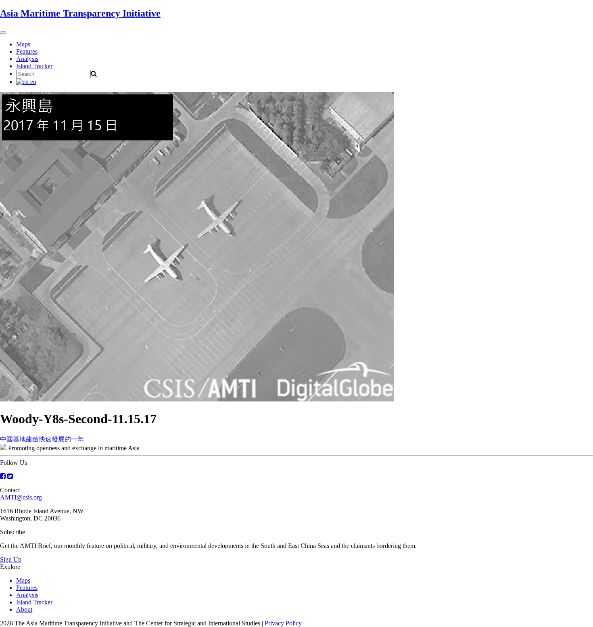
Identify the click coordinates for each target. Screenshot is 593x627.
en (32, 81)
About (24, 609)
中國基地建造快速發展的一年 (42, 439)
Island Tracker (34, 66)
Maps (23, 44)
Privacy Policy (283, 623)
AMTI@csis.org (21, 497)
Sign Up (10, 559)
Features (27, 51)
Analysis (27, 58)
